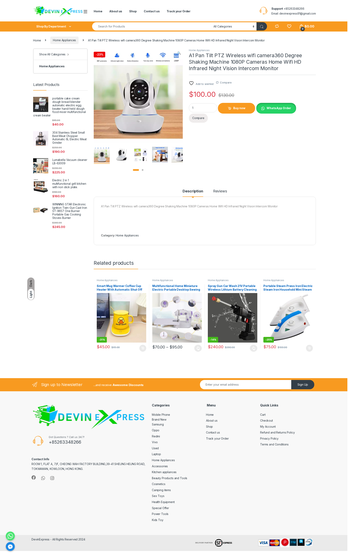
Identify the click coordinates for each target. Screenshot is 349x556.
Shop (133, 11)
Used (155, 448)
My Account (268, 426)
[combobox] (151, 26)
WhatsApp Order (279, 108)
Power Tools (160, 514)
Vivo (155, 442)
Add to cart (142, 348)
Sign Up (302, 384)
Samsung (158, 424)
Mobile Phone (161, 414)
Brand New (159, 419)
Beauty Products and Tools (169, 478)
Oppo (155, 430)
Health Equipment (163, 502)
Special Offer (160, 508)
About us (115, 11)
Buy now (239, 108)
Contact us (152, 11)
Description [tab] (193, 191)
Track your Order (178, 11)
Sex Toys (158, 496)
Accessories (160, 466)
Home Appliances (64, 40)
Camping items (161, 490)
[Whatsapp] (10, 536)
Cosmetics (158, 484)
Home (98, 11)
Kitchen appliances (164, 472)
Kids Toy (157, 520)
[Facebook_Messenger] (10, 546)
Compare (225, 82)
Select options (197, 348)
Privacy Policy (269, 438)
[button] (179, 53)
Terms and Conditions (274, 444)
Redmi (156, 436)
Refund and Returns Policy (277, 432)
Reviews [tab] (220, 191)
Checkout (266, 420)
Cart (262, 414)
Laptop (156, 454)
